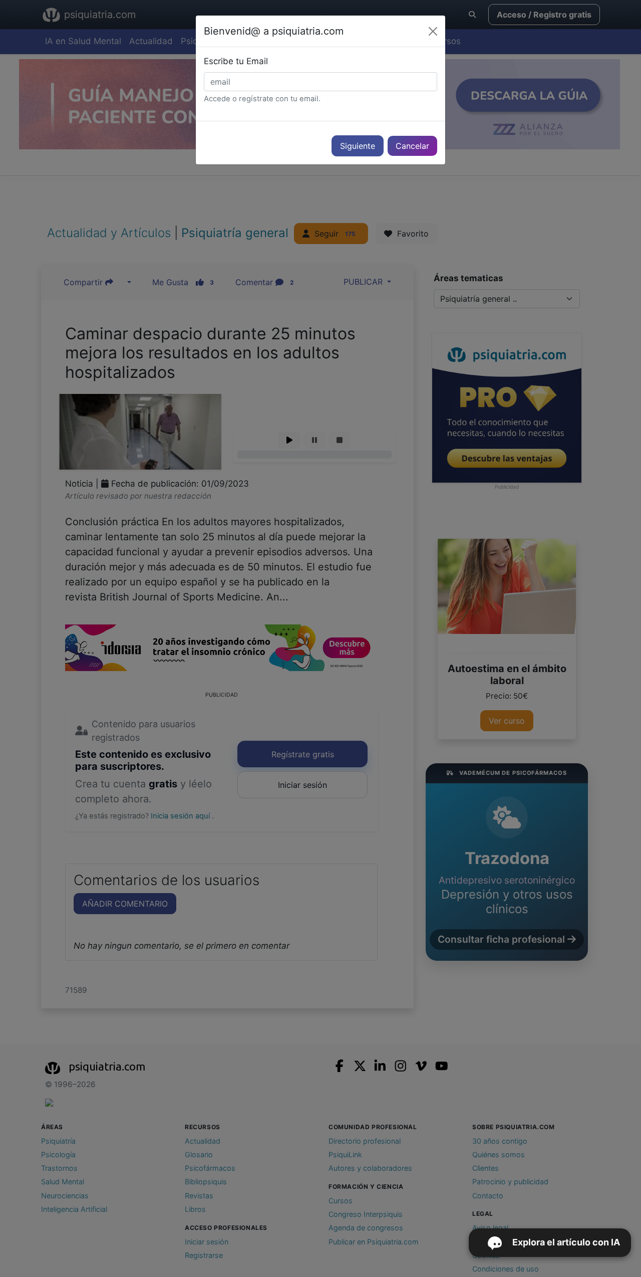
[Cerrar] (433, 31)
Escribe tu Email (236, 61)
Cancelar (412, 146)
